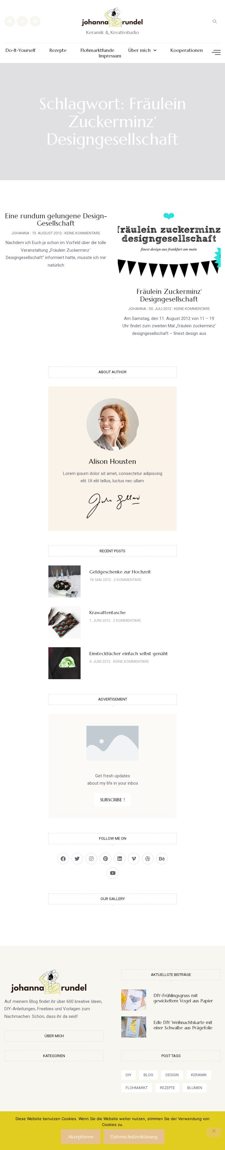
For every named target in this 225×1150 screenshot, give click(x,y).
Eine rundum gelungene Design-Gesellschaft (56, 219)
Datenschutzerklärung (133, 1136)
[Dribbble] (148, 858)
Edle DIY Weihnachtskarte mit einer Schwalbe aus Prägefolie (183, 1025)
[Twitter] (77, 858)
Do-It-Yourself (20, 50)
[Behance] (162, 858)
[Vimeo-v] (133, 858)
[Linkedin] (119, 858)
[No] (214, 1132)
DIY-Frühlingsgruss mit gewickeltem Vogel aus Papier (183, 998)
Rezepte (58, 50)
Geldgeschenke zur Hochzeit (120, 572)
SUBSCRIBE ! (112, 800)
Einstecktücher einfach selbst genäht (128, 653)
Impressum (110, 56)
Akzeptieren (80, 1136)
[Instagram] (22, 21)
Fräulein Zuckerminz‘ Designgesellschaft (169, 295)
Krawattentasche (107, 612)
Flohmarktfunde (97, 50)
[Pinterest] (35, 21)
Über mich (139, 50)
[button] (215, 21)
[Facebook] (9, 21)
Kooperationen (187, 50)
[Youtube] (112, 873)
